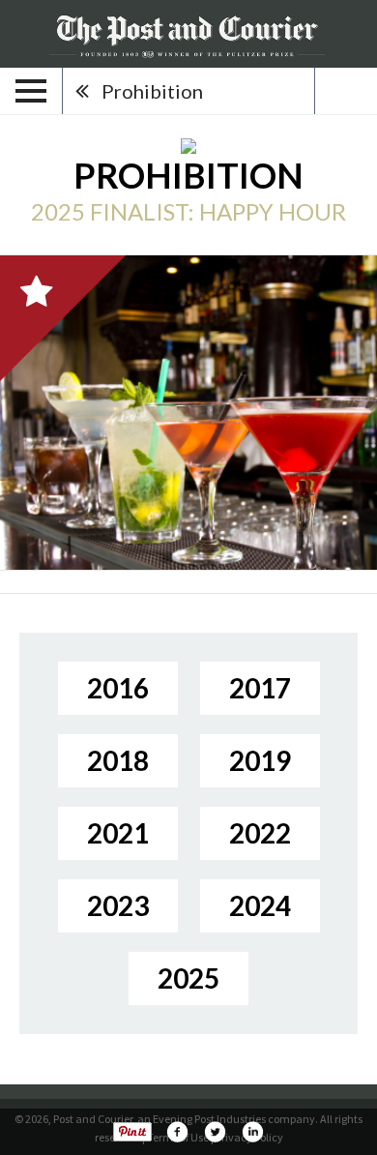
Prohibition (152, 91)
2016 (118, 687)
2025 (188, 978)
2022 (260, 832)
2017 (260, 687)
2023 (118, 905)
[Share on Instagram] (252, 1131)
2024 (260, 905)
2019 (260, 760)
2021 (118, 832)
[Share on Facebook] (176, 1131)
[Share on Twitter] (214, 1131)
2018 (118, 760)
